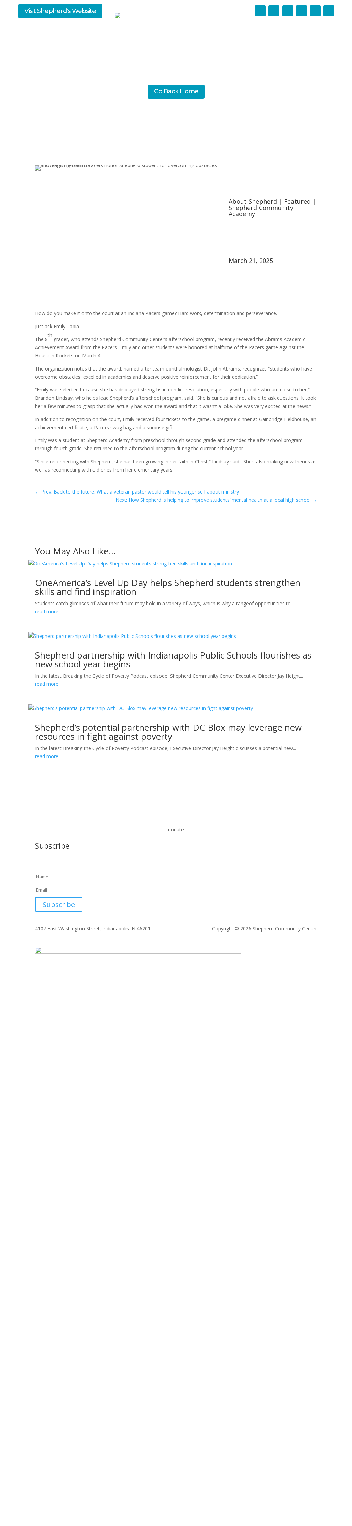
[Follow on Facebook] (273, 10)
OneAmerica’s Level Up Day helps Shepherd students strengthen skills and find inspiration (167, 587)
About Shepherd (253, 201)
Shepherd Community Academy (261, 210)
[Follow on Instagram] (315, 10)
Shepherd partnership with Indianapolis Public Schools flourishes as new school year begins (173, 659)
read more (46, 611)
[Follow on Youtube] (301, 10)
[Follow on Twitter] (260, 10)
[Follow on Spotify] (328, 10)
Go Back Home (176, 91)
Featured (297, 201)
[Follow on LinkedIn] (287, 10)
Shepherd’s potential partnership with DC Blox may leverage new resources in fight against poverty (168, 731)
